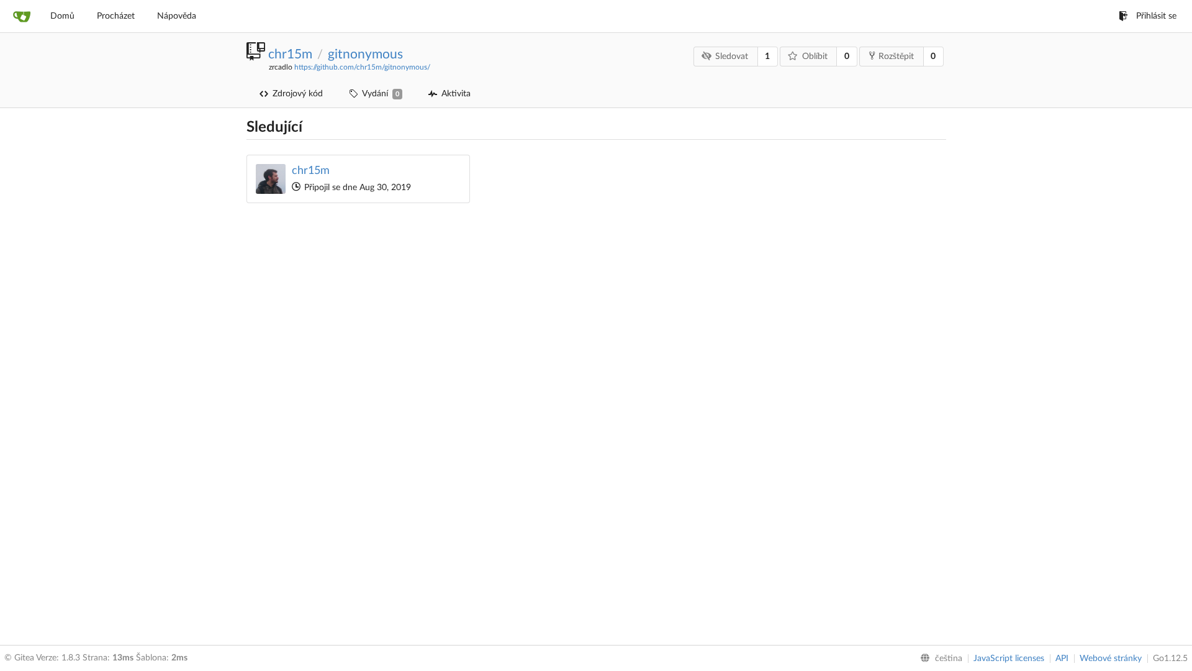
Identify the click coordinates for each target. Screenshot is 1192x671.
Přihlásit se (1156, 16)
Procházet (116, 16)
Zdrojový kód (298, 93)
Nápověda (176, 16)
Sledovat (731, 56)
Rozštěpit (896, 56)
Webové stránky (1111, 658)
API (1061, 658)
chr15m (290, 54)
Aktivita (456, 93)
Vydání (380, 93)
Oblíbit (815, 56)
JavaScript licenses (1008, 658)
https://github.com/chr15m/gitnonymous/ (362, 67)
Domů (62, 16)
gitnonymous (365, 54)
